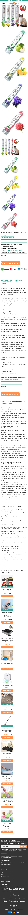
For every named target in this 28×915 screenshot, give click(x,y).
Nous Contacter (4, 869)
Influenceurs (3, 879)
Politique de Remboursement (18, 900)
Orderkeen (11, 909)
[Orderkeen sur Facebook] (11, 906)
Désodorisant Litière (7, 685)
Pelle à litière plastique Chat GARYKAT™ (7, 825)
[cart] (26, 3)
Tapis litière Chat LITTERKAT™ (7, 754)
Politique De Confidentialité (19, 898)
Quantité (3, 255)
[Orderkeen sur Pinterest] (13, 906)
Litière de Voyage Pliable (7, 589)
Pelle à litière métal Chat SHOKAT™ (7, 777)
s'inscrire (23, 846)
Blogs (2, 874)
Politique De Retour (7, 900)
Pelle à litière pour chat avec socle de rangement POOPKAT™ (7, 615)
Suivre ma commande (5, 881)
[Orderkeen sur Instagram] (16, 906)
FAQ (2, 872)
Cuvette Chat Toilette (7, 663)
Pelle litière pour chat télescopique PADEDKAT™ (7, 730)
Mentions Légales (9, 898)
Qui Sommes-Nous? (5, 876)
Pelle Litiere (7, 707)
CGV (4, 898)
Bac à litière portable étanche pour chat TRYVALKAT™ (7, 640)
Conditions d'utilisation (14, 901)
